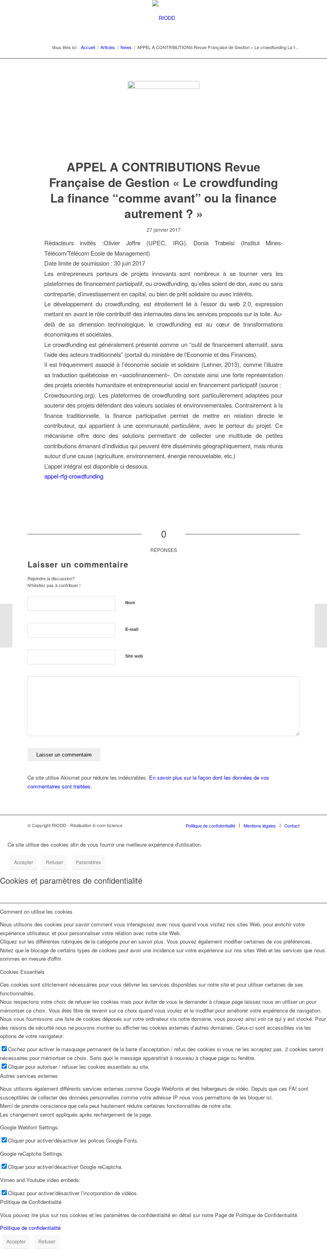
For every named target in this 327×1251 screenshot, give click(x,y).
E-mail (131, 629)
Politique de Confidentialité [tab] (30, 1202)
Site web (134, 656)
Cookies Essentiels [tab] (22, 971)
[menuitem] (210, 825)
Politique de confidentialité (30, 1227)
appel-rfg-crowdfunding (73, 476)
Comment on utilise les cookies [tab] (36, 911)
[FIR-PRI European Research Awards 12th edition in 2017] (6, 626)
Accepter (23, 862)
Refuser (54, 862)
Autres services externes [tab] (29, 1076)
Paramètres (88, 862)
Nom (130, 602)
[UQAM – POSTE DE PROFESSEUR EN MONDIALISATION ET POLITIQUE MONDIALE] (321, 626)
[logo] (163, 117)
